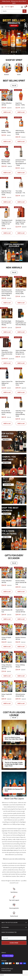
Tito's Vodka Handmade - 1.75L (20, 191)
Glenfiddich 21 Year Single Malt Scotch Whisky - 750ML (21, 222)
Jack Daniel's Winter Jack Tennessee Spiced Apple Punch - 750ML (21, 162)
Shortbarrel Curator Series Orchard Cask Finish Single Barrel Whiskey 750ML (7, 292)
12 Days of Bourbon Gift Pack (7, 104)
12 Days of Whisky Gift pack (20, 665)
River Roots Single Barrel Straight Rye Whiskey (6, 322)
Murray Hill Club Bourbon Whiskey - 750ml (7, 412)
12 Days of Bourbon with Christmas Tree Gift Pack (7, 666)
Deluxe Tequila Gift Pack (7, 695)
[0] (25, 7)
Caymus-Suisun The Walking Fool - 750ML (7, 383)
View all (14, 85)
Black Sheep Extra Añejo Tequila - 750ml (20, 383)
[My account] (22, 7)
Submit (2, 975)
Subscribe (14, 943)
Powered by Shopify (6, 970)
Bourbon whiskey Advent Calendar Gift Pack (21, 582)
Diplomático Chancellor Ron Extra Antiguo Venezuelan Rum (7, 353)
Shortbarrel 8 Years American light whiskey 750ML (21, 291)
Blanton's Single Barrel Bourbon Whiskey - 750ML (6, 161)
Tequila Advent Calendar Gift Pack (20, 610)
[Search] (24, 11)
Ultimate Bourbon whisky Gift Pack (20, 695)
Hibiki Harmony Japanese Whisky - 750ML (20, 132)
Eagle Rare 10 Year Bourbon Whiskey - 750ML (7, 192)
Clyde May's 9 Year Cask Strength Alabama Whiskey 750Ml (20, 413)
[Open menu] (2, 7)
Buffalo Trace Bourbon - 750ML (6, 131)
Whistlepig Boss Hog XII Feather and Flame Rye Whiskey (21, 322)
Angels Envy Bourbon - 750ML (20, 104)
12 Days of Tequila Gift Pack (6, 638)
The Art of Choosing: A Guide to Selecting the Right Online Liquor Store (14, 764)
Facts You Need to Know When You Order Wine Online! (14, 738)
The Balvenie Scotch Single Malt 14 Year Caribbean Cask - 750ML (7, 223)
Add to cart (7, 112)
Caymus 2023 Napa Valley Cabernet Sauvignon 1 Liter (21, 352)
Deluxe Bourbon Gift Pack (7, 610)
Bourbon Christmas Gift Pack (21, 638)
